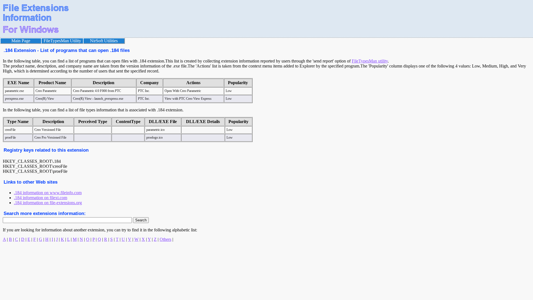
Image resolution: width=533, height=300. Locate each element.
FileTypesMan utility (370, 61)
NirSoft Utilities (104, 40)
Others (165, 239)
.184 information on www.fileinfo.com (48, 192)
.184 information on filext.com (40, 197)
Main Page (20, 40)
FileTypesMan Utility (62, 40)
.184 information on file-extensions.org (48, 202)
